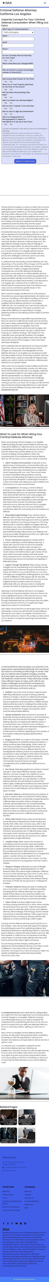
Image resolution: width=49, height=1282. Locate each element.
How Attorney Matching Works (12, 1202)
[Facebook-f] (4, 1223)
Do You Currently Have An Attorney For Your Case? (16, 56)
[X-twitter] (12, 1223)
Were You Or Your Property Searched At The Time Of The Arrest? (17, 85)
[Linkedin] (21, 1223)
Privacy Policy (8, 1195)
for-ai (5, 1198)
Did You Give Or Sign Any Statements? (18, 111)
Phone (5, 49)
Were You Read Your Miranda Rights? (17, 100)
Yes (5, 60)
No (11, 60)
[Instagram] (8, 1223)
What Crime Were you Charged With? (17, 63)
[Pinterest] (25, 1223)
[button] (45, 3)
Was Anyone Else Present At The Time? (18, 79)
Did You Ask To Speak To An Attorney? (18, 106)
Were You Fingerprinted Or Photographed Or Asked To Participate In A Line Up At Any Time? (17, 119)
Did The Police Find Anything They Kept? (16, 93)
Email (4, 42)
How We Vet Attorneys (11, 1210)
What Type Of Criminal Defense (15, 29)
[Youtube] (16, 1223)
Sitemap (6, 1191)
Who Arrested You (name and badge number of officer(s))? (17, 71)
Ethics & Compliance (11, 1207)
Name (5, 36)
